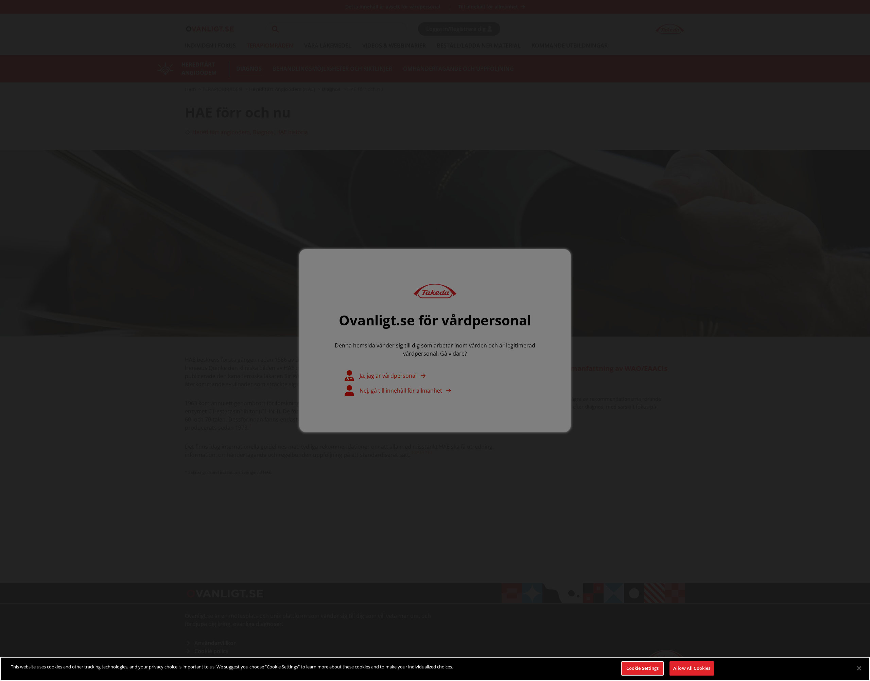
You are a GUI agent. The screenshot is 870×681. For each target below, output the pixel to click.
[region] (435, 669)
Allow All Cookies (691, 668)
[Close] (859, 668)
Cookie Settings (642, 668)
